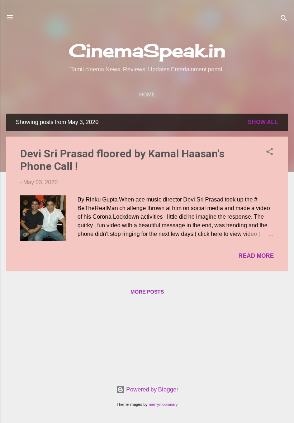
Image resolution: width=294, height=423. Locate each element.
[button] (269, 152)
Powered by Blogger (151, 389)
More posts (147, 292)
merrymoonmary (163, 404)
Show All (263, 122)
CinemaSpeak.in (147, 50)
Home (147, 94)
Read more (256, 256)
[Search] (284, 19)
